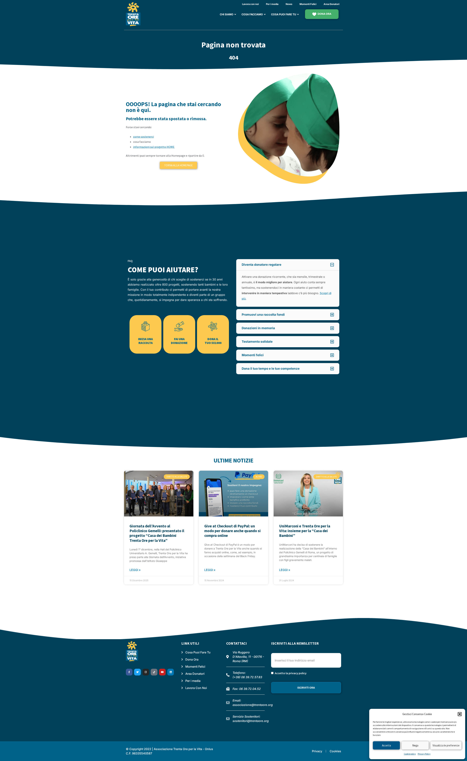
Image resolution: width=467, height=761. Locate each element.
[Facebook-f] (129, 672)
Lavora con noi (250, 4)
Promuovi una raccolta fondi (263, 314)
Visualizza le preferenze (446, 745)
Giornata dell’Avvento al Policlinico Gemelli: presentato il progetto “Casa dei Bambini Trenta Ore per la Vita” (157, 533)
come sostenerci (143, 136)
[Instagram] (145, 672)
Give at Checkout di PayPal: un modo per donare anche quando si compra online (232, 531)
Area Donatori (331, 4)
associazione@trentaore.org (253, 705)
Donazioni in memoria (258, 328)
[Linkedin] (170, 672)
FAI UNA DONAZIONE (179, 341)
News (289, 4)
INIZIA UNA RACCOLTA (145, 341)
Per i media (272, 4)
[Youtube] (162, 672)
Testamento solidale (257, 341)
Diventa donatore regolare (261, 264)
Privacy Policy (424, 753)
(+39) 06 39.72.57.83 (247, 677)
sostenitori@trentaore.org (251, 721)
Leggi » (135, 570)
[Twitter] (137, 672)
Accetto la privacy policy (290, 673)
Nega (415, 745)
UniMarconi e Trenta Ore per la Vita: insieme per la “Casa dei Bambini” (304, 531)
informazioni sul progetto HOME (153, 147)
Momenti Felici (308, 4)
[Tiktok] (154, 672)
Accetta (386, 745)
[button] (460, 714)
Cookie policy (410, 753)
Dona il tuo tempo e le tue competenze (271, 368)
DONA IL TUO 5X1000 (213, 341)
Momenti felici (253, 355)
